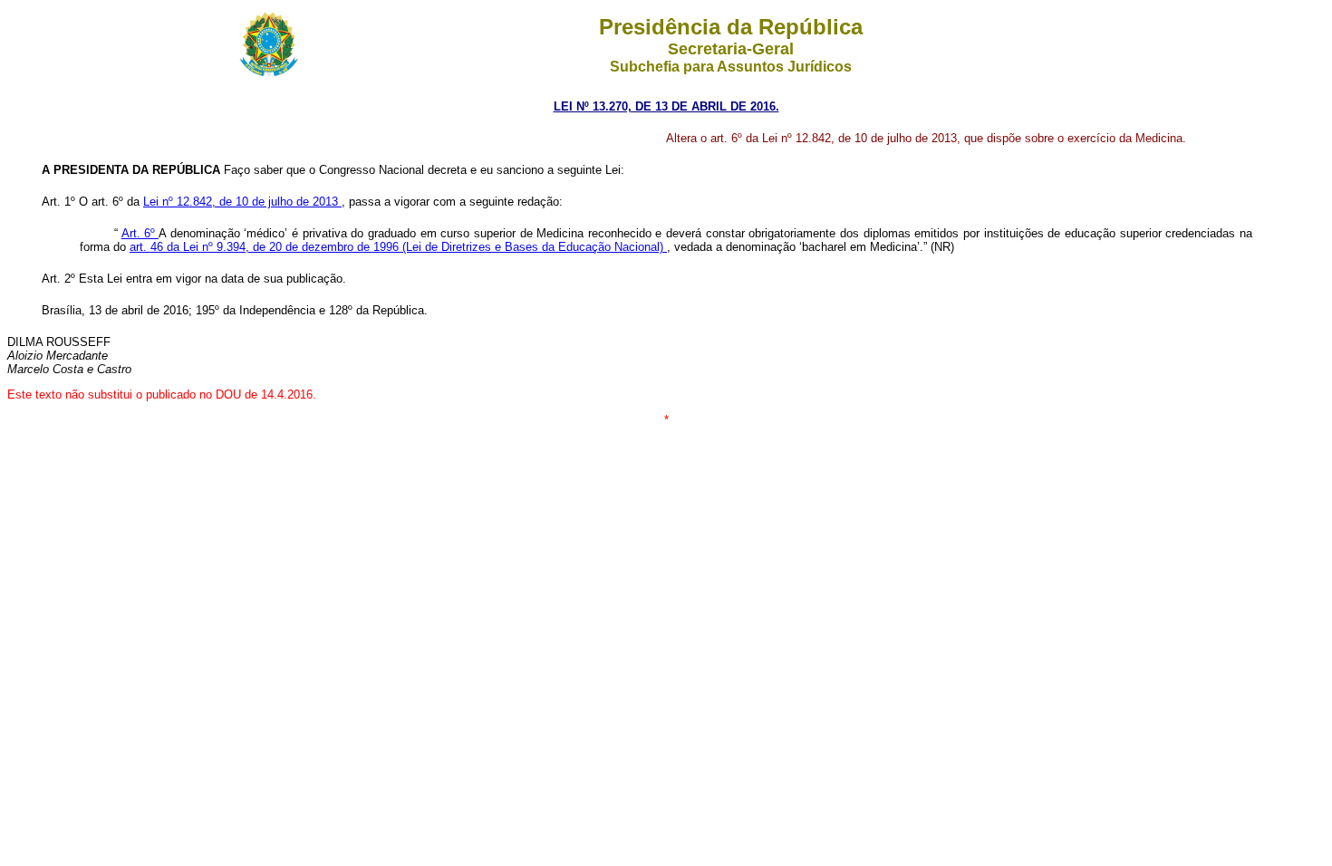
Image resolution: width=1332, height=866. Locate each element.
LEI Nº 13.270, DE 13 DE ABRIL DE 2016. (666, 106)
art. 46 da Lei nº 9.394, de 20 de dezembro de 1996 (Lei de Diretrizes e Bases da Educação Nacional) (398, 247)
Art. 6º (140, 233)
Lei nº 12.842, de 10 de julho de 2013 (242, 201)
